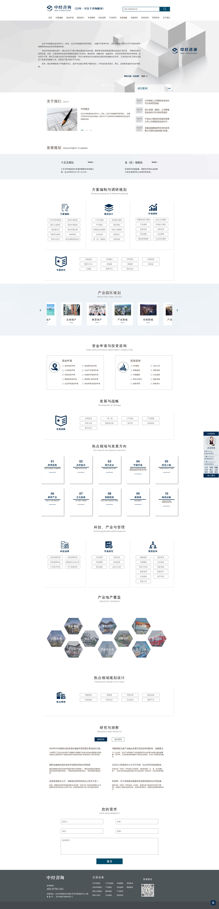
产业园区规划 (109, 293)
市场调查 (99, 562)
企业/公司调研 (160, 220)
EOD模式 (109, 259)
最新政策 (100, 739)
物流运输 (150, 695)
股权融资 (143, 557)
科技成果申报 (55, 557)
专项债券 (88, 259)
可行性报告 (96, 883)
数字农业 (88, 428)
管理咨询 (155, 18)
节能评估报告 (55, 234)
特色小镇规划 (117, 230)
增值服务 (130, 887)
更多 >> (144, 76)
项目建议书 (55, 230)
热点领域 (61, 702)
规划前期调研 (143, 239)
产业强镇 (150, 418)
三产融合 (130, 418)
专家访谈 (160, 229)
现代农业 (130, 269)
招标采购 (160, 567)
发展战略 (123, 18)
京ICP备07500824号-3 (64, 897)
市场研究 (108, 551)
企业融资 (143, 576)
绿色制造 (150, 423)
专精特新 (150, 259)
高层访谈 (143, 229)
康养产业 (109, 269)
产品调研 (143, 224)
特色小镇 (88, 423)
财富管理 (143, 572)
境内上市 (143, 581)
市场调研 (91, 18)
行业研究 (99, 557)
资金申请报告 (73, 220)
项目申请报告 (73, 225)
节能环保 (130, 695)
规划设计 (80, 18)
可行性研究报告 (55, 220)
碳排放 (150, 264)
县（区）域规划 (133, 162)
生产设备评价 (73, 567)
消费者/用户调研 (143, 220)
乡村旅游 (116, 239)
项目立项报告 (55, 225)
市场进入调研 (161, 224)
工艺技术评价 (55, 567)
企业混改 (160, 562)
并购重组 (143, 562)
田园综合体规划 (99, 230)
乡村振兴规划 (117, 220)
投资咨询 (145, 18)
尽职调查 (143, 234)
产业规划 (99, 225)
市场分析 (116, 557)
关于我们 (166, 18)
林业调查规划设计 (73, 239)
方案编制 (59, 18)
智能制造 (88, 695)
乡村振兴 (88, 418)
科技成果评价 (73, 557)
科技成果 (102, 18)
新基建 (109, 264)
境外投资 (160, 557)
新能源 (130, 264)
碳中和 (130, 423)
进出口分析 (116, 567)
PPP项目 (130, 259)
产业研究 (112, 18)
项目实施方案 (73, 230)
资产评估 (160, 576)
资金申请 (70, 18)
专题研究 (134, 18)
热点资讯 (118, 739)
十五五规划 (67, 162)
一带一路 (109, 418)
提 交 (109, 861)
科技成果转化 (55, 562)
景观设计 (116, 234)
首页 (50, 18)
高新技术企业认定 (73, 562)
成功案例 (142, 88)
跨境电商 (88, 700)
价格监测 (116, 562)
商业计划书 (55, 239)
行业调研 (160, 234)
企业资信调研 (161, 239)
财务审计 (160, 572)
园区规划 (116, 225)
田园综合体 (109, 423)
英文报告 (99, 567)
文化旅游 (99, 234)
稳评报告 (72, 234)
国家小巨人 (88, 264)
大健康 (88, 269)
